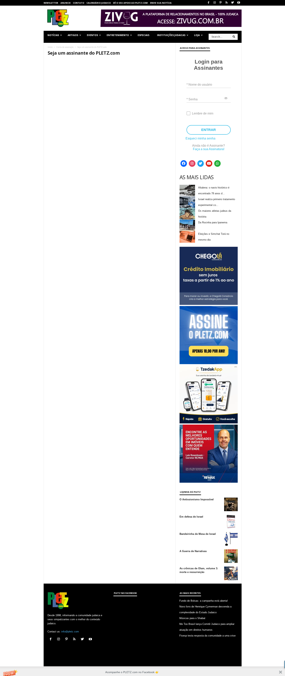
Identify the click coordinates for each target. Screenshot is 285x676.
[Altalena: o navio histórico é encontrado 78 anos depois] (187, 190)
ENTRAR (208, 130)
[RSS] (226, 3)
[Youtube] (238, 3)
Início (50, 47)
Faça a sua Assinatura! (208, 149)
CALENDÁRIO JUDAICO (98, 2)
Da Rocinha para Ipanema (212, 222)
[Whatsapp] (217, 163)
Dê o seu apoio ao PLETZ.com (130, 2)
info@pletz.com (70, 631)
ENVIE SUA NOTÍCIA (161, 2)
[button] (142, 672)
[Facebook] (208, 3)
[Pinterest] (220, 3)
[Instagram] (214, 3)
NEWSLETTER (51, 2)
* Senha (192, 99)
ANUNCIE (65, 2)
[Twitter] (232, 3)
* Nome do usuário (199, 84)
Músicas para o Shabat (192, 618)
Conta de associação (64, 47)
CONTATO (78, 2)
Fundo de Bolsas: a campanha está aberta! (203, 600)
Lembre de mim (202, 113)
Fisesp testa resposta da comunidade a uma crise (207, 635)
